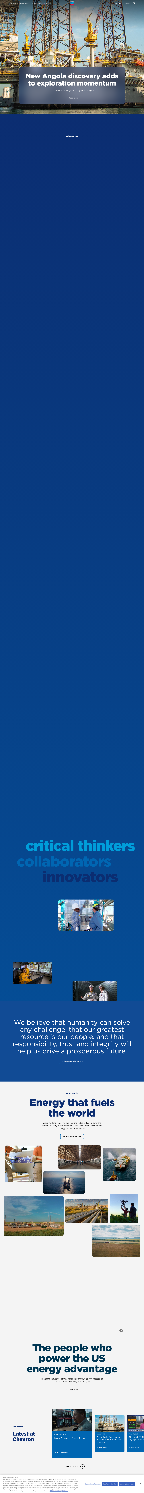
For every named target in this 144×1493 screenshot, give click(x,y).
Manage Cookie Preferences (93, 1484)
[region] (72, 1484)
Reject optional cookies (109, 1484)
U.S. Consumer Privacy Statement (59, 1491)
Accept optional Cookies (127, 1484)
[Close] (140, 1483)
